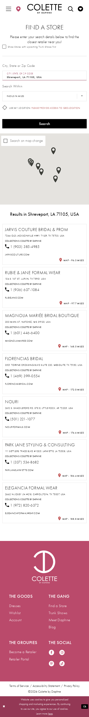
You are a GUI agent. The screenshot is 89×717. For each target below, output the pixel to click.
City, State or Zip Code (18, 66)
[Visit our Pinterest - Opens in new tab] (51, 664)
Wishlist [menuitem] (15, 613)
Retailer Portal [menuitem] (19, 659)
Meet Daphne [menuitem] (59, 620)
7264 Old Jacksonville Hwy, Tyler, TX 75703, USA (34, 235)
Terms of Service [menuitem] (19, 686)
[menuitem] (8, 9)
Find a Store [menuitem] (58, 606)
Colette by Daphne (30, 240)
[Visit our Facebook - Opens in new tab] (51, 653)
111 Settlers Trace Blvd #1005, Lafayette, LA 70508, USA (38, 451)
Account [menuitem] (15, 620)
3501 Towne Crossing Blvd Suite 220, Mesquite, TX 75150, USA (43, 365)
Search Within (12, 86)
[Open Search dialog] (70, 9)
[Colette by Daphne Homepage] (44, 8)
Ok (84, 706)
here (50, 713)
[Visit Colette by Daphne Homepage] (44, 567)
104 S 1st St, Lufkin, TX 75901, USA (25, 278)
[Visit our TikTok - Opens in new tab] (62, 664)
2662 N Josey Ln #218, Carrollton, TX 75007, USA (35, 494)
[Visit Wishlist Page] (80, 9)
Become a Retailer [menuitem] (22, 652)
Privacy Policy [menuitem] (72, 686)
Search (44, 123)
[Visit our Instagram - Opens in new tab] (62, 653)
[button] (8, 9)
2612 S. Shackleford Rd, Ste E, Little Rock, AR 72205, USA (39, 408)
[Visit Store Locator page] (18, 9)
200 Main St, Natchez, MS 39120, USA (27, 321)
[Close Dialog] (4, 706)
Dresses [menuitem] (15, 606)
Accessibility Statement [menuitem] (46, 686)
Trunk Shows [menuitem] (58, 613)
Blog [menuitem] (52, 627)
